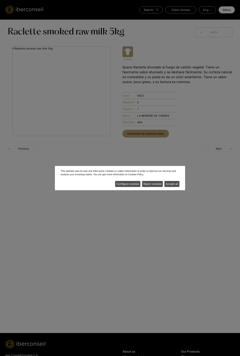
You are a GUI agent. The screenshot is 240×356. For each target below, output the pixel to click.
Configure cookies (127, 184)
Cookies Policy (136, 174)
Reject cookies (152, 184)
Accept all (172, 184)
